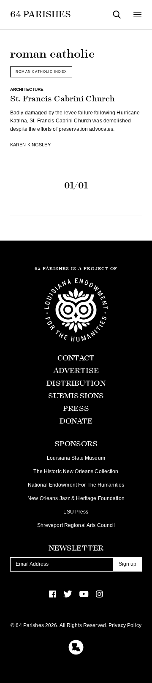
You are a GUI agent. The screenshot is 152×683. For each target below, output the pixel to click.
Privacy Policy (125, 625)
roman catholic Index (41, 71)
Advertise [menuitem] (76, 371)
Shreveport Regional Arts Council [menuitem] (76, 525)
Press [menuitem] (76, 409)
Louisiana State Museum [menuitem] (76, 458)
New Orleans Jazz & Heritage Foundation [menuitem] (76, 498)
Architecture (26, 89)
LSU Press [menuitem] (75, 512)
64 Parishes (40, 14)
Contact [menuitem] (76, 358)
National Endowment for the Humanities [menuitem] (76, 485)
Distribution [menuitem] (75, 383)
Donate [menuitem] (76, 421)
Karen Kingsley (30, 144)
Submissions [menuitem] (76, 396)
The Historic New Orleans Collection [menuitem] (75, 471)
